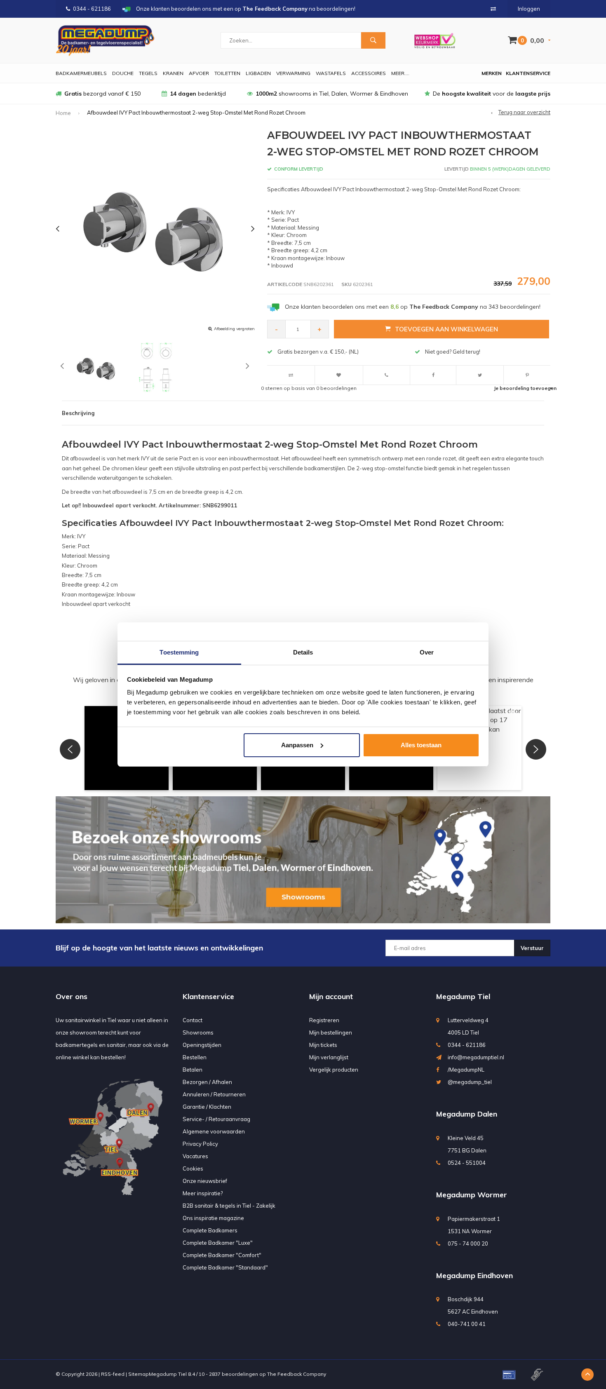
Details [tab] (303, 652)
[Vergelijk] (493, 8)
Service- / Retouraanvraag (216, 1119)
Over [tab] (427, 652)
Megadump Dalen (466, 1114)
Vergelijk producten (333, 1069)
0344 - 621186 (92, 8)
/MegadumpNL (466, 1069)
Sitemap (138, 1374)
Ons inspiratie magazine (213, 1218)
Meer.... (400, 73)
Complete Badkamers (210, 1230)
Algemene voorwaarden (214, 1131)
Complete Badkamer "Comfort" (222, 1255)
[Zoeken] (373, 40)
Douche (123, 73)
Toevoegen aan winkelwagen (446, 329)
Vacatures (195, 1156)
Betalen (192, 1069)
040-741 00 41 (467, 1324)
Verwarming (293, 73)
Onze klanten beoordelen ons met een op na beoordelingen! (412, 306)
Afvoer (199, 73)
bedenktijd (198, 93)
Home (63, 113)
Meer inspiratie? (203, 1193)
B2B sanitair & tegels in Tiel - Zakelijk (229, 1205)
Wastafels (331, 73)
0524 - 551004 (467, 1162)
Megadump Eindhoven (474, 1275)
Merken (492, 73)
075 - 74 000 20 (468, 1243)
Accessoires (368, 73)
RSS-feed (112, 1374)
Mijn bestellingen (330, 1032)
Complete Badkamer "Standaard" (225, 1267)
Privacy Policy (200, 1143)
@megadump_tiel (470, 1082)
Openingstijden (202, 1045)
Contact (192, 1020)
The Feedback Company (296, 1374)
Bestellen (195, 1057)
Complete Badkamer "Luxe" (218, 1242)
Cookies (193, 1168)
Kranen (173, 73)
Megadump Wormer (471, 1194)
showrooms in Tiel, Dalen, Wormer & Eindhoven (332, 93)
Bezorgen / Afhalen (207, 1082)
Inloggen (529, 8)
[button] (70, 749)
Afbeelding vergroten (234, 328)
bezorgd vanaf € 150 (102, 93)
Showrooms (198, 1032)
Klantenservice (528, 73)
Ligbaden (258, 73)
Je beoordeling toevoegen (525, 388)
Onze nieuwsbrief (205, 1181)
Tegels (148, 73)
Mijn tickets (323, 1045)
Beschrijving (78, 413)
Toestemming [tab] (179, 652)
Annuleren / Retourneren (214, 1094)
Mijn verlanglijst (328, 1057)
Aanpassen (297, 744)
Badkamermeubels (81, 73)
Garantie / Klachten (207, 1106)
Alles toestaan (421, 744)
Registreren (324, 1020)
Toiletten (227, 73)
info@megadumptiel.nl (476, 1057)
